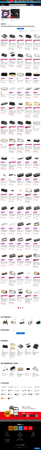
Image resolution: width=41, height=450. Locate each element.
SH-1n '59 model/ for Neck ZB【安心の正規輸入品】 (36, 230)
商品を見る (37, 448)
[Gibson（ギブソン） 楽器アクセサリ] (13, 322)
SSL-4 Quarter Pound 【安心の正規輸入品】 (4, 110)
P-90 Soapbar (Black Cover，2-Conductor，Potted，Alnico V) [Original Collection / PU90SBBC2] (4, 197)
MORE (20, 333)
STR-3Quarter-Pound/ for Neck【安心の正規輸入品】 (36, 164)
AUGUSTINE (25, 27)
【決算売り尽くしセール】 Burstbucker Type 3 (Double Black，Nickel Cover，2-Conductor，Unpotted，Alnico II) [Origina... (12, 281)
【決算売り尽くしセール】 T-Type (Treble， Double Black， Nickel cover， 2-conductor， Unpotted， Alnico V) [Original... (20, 148)
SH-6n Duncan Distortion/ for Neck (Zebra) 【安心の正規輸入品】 (20, 246)
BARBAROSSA (34, 27)
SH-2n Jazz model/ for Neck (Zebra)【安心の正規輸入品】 (4, 246)
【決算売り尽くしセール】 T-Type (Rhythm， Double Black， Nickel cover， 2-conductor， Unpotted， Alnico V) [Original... (12, 148)
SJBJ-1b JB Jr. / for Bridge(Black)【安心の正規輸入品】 (28, 230)
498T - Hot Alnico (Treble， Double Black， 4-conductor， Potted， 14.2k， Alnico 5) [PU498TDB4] (20, 62)
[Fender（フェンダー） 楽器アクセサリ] (5, 322)
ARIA (14, 27)
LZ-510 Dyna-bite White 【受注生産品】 (4, 94)
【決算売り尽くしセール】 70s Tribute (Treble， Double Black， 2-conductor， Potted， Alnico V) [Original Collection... (28, 130)
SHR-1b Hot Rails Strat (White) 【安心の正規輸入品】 (4, 230)
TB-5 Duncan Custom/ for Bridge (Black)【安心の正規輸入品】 (20, 215)
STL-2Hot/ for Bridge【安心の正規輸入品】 (28, 164)
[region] (20, 322)
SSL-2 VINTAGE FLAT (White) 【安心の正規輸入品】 (28, 94)
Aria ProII (17, 27)
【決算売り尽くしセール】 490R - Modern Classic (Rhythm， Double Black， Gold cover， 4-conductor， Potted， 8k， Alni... (36, 112)
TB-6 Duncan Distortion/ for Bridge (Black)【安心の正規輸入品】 (36, 215)
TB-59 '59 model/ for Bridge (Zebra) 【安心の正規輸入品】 (20, 262)
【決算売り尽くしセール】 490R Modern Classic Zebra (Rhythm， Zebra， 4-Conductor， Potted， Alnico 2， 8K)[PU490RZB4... (20, 44)
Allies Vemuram (29, 26)
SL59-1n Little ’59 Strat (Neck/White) (28, 279)
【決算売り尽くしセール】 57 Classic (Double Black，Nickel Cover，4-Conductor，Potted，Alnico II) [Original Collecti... (12, 300)
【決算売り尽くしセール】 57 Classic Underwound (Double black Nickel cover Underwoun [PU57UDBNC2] (12, 165)
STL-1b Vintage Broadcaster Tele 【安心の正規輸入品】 (28, 181)
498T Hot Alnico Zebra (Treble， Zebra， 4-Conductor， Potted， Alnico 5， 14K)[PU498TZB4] (20, 110)
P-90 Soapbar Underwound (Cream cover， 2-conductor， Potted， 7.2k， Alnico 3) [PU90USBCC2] (20, 197)
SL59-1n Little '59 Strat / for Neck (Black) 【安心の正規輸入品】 (20, 280)
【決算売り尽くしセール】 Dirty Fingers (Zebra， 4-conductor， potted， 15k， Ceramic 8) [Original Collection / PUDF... (36, 147)
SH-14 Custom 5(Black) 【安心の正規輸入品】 (20, 230)
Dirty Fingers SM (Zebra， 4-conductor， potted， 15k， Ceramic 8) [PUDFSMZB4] (4, 165)
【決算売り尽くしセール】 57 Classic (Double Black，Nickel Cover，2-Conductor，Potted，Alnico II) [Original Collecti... (28, 198)
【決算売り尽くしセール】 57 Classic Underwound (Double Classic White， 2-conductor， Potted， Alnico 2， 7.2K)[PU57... (36, 280)
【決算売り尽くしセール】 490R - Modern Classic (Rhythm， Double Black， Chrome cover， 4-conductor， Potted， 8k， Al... (36, 63)
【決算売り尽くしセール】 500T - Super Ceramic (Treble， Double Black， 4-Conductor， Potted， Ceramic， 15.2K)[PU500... (4, 63)
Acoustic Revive (9, 26)
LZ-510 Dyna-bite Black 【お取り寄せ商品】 (28, 80)
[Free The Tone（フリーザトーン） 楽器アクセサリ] (30, 322)
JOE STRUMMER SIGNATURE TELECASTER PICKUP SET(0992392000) (20, 298)
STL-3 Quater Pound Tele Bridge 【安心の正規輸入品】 (36, 181)
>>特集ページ (12, 20)
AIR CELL (19, 26)
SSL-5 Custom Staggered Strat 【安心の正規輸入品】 (20, 94)
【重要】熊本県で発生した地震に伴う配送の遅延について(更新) (20, 3)
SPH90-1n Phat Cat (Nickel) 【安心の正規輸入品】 (36, 298)
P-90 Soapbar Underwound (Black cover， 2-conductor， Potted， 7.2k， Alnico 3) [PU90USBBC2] (12, 197)
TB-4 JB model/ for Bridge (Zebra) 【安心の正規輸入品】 (28, 262)
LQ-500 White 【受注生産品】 (20, 80)
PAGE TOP (21, 420)
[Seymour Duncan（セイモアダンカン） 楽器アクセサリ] (21, 322)
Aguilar (15, 26)
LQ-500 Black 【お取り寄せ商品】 (4, 80)
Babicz (31, 27)
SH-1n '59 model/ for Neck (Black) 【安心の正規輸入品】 (36, 196)
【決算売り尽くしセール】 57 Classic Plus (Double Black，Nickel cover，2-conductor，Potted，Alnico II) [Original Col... (28, 299)
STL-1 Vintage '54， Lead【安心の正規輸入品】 (20, 181)
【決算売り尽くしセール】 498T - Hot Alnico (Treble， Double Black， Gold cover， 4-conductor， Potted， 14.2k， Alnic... (28, 112)
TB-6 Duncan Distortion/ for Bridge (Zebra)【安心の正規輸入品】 (4, 262)
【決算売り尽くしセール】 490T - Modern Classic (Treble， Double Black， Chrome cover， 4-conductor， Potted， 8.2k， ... (28, 63)
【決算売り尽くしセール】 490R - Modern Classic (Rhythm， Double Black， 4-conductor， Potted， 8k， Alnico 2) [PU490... (12, 44)
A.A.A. (2, 26)
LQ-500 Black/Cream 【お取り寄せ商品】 (12, 80)
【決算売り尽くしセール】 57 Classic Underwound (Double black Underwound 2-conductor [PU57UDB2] (12, 130)
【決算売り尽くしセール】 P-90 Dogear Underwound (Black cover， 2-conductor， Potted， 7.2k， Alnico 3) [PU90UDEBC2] (28, 148)
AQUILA (12, 27)
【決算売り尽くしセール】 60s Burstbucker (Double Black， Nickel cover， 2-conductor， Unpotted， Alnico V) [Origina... (36, 264)
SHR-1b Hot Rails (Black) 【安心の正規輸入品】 (28, 246)
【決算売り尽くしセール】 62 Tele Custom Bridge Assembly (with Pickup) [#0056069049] (4, 43)
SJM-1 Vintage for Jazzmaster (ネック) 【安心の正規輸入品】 (12, 181)
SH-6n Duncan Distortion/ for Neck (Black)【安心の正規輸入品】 (28, 215)
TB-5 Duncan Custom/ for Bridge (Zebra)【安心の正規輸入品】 (36, 246)
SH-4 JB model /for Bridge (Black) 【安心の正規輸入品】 (12, 214)
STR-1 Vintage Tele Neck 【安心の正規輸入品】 (20, 164)
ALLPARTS (33, 26)
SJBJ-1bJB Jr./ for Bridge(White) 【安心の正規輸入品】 (12, 230)
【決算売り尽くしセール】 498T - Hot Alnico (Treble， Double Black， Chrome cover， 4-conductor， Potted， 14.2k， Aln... (36, 44)
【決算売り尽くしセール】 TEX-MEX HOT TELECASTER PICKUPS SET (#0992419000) (12, 62)
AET (12, 26)
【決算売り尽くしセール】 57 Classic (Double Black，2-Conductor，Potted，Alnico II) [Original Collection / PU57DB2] (4, 130)
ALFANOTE (25, 26)
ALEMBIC (22, 26)
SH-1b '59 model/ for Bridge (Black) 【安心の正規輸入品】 (4, 214)
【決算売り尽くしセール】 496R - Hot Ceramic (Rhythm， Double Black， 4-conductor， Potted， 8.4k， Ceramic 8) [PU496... (28, 44)
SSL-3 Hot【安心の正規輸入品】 (12, 94)
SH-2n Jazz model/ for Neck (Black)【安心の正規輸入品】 (12, 246)
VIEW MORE (20, 28)
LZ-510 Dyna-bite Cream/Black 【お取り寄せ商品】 (36, 80)
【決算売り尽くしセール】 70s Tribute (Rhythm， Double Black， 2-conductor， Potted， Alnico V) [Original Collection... (12, 111)
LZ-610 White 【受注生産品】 (4, 146)
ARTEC (19, 27)
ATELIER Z (22, 27)
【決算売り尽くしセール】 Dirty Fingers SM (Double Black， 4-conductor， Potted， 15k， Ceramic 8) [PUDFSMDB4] (20, 129)
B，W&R (28, 27)
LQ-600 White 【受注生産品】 (36, 128)
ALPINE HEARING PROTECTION (4, 27)
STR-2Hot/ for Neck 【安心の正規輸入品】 (4, 181)
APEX (9, 27)
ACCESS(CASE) (5, 26)
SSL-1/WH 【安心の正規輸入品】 (36, 94)
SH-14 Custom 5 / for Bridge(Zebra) (4, 279)
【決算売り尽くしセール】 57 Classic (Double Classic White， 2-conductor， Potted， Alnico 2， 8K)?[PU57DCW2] (4, 299)
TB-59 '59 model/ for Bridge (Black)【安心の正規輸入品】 (12, 262)
